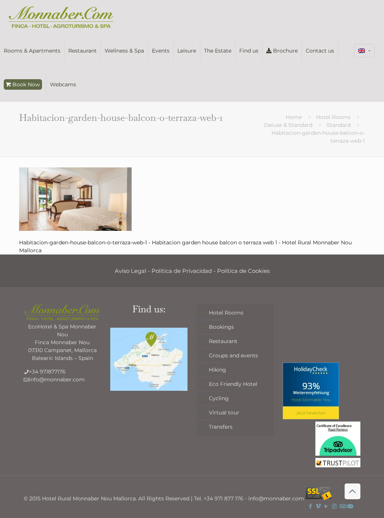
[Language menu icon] (364, 50)
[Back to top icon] (352, 491)
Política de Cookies (243, 270)
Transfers (220, 426)
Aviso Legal (130, 270)
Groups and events (233, 355)
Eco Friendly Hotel (233, 384)
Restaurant (223, 341)
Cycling (219, 398)
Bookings (221, 327)
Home (294, 117)
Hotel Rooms (333, 117)
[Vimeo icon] (318, 506)
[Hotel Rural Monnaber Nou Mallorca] (61, 17)
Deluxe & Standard (288, 125)
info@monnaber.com (57, 379)
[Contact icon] (350, 506)
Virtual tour (224, 412)
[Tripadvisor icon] (342, 506)
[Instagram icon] (334, 506)
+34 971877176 (47, 371)
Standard (339, 125)
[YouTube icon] (326, 506)
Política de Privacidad (182, 270)
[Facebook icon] (311, 506)
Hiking (217, 369)
